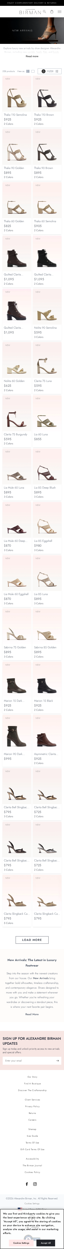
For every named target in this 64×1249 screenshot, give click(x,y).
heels (39, 52)
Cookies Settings (21, 1243)
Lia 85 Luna (41, 594)
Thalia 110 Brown (44, 115)
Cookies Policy (32, 1172)
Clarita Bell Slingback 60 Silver (46, 862)
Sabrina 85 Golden (45, 647)
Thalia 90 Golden (14, 168)
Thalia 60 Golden (14, 221)
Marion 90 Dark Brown (13, 756)
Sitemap (32, 1129)
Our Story (32, 1076)
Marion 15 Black (43, 701)
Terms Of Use (32, 1142)
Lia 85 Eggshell (43, 541)
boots (56, 52)
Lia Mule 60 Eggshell (16, 594)
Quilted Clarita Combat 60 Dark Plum (17, 329)
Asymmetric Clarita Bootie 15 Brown (45, 756)
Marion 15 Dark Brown (13, 702)
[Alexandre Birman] (30, 11)
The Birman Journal (32, 1165)
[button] (44, 11)
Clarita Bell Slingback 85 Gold (16, 809)
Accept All (46, 1243)
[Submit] (57, 1061)
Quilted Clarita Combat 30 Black (44, 276)
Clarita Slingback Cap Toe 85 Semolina (16, 915)
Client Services (32, 1099)
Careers (32, 1119)
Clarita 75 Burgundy (15, 434)
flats (45, 52)
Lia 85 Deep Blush (45, 488)
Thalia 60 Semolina (45, 221)
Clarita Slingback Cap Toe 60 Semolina (46, 915)
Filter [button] (48, 71)
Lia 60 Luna (41, 434)
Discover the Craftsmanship (32, 1090)
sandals (31, 52)
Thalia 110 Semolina (15, 115)
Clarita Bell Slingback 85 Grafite (16, 862)
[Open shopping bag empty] (52, 11)
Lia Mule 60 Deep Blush (14, 542)
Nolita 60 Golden (14, 381)
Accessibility (32, 1158)
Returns (32, 1113)
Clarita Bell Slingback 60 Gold (46, 809)
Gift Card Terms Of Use (32, 1149)
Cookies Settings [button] (32, 1203)
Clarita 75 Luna (43, 381)
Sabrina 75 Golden (15, 647)
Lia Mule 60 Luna (14, 488)
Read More (32, 1014)
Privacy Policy (32, 1106)
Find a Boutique (32, 1083)
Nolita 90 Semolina (45, 328)
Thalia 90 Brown (43, 168)
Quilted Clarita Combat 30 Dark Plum (17, 276)
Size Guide (32, 1136)
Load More (32, 940)
